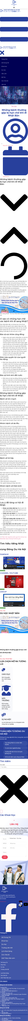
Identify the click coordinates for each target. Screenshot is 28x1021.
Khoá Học (13, 838)
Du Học (19, 838)
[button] (14, 7)
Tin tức (14, 106)
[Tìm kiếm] (1, 811)
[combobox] (14, 767)
